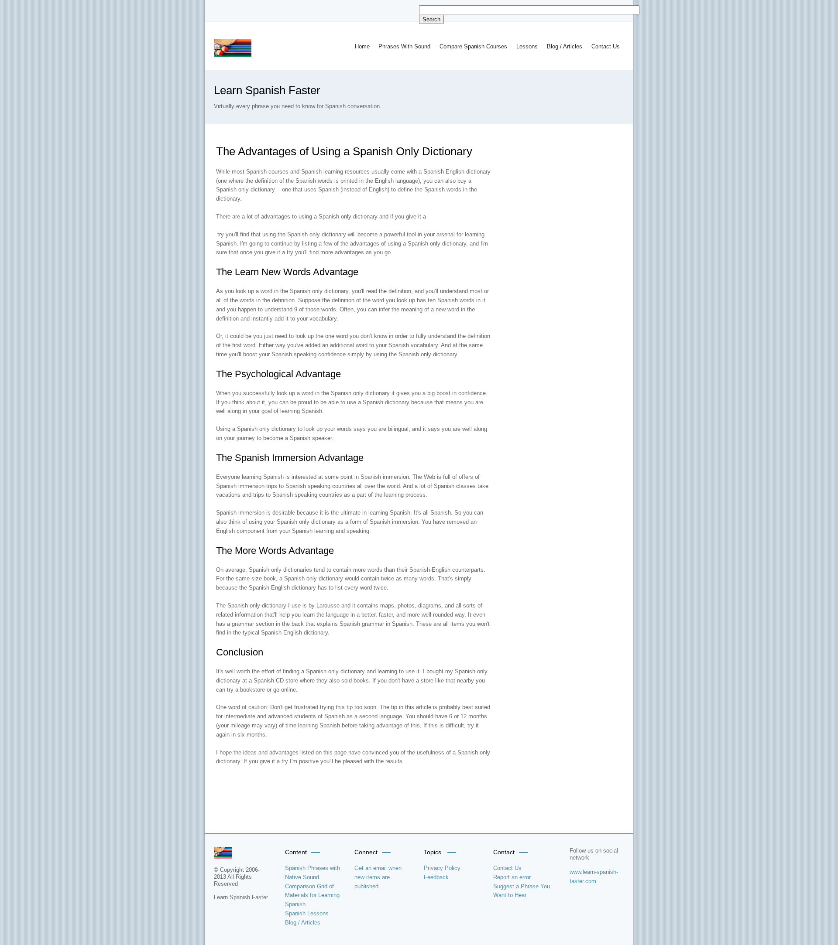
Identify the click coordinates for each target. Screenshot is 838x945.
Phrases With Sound (404, 46)
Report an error (512, 877)
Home (362, 46)
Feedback (436, 877)
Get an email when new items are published (378, 877)
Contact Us (605, 46)
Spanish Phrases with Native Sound (312, 872)
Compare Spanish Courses (473, 46)
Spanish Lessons (307, 913)
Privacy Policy (442, 868)
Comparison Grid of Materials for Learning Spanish (312, 895)
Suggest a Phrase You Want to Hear (521, 891)
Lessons (527, 46)
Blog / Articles (564, 46)
